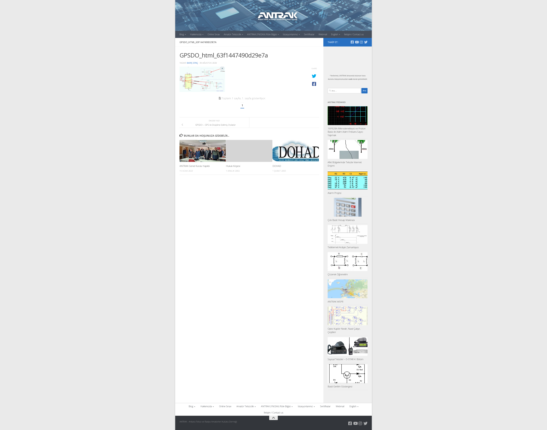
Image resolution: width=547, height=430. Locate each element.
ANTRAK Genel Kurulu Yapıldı (194, 166)
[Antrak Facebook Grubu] (352, 42)
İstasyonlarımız (290, 34)
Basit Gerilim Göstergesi (340, 386)
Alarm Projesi (334, 193)
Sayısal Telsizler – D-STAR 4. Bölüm (345, 359)
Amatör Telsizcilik (232, 34)
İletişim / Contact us (354, 34)
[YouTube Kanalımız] (356, 42)
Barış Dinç (192, 62)
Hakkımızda (195, 34)
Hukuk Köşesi (233, 166)
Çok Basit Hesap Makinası (341, 220)
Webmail (323, 34)
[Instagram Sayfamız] (361, 42)
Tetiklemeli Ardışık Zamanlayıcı (343, 247)
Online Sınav (214, 34)
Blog (181, 34)
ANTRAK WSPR (335, 301)
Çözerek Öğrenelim (338, 274)
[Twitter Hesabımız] (366, 42)
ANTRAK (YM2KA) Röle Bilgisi (262, 34)
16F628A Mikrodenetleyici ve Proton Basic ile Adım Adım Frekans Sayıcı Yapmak (347, 132)
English (334, 34)
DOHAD (277, 166)
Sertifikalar (309, 34)
